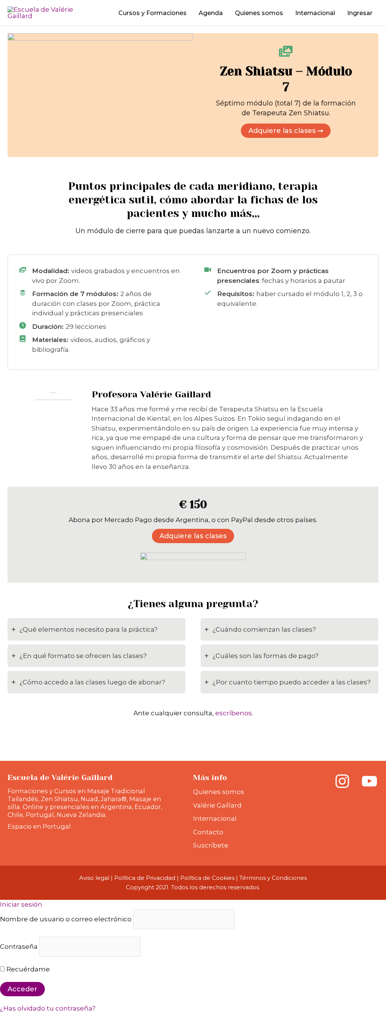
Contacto (208, 832)
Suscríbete (210, 845)
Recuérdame (27, 969)
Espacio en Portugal (39, 826)
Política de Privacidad (144, 877)
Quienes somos (218, 791)
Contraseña (19, 946)
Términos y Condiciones (273, 877)
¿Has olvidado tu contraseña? (47, 1008)
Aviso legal (94, 877)
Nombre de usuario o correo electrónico (66, 919)
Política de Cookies (207, 877)
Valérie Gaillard (217, 805)
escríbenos (233, 713)
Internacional (215, 818)
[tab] (96, 629)
